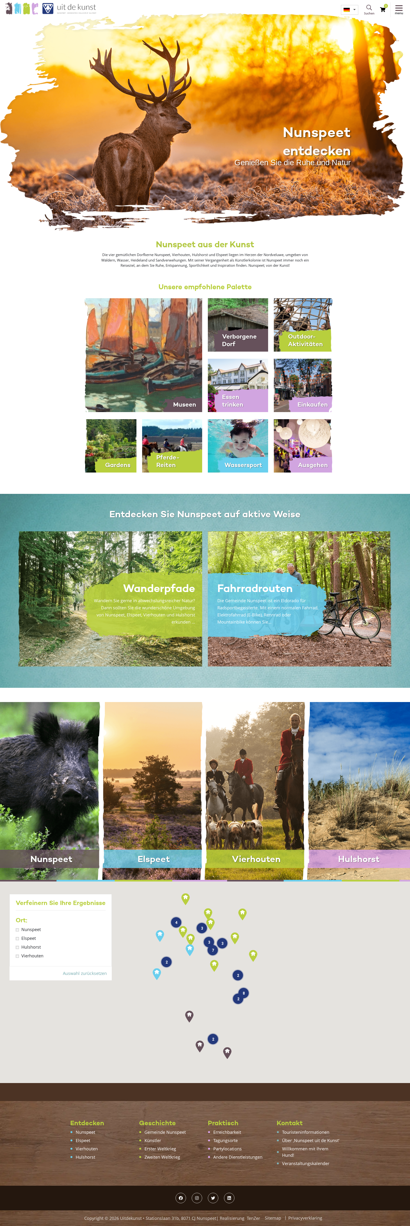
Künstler (152, 1140)
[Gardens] (106, 445)
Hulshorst (31, 947)
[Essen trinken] (238, 384)
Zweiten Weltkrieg (162, 1157)
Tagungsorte (225, 1140)
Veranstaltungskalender (305, 1163)
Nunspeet (31, 929)
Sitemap (273, 1218)
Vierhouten (32, 956)
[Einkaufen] (304, 384)
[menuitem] (349, 10)
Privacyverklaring (305, 1218)
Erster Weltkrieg (160, 1149)
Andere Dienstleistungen (237, 1157)
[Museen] (139, 354)
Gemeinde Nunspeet (165, 1132)
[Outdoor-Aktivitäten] (304, 324)
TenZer (253, 1218)
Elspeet (28, 938)
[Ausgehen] (304, 445)
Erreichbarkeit (227, 1132)
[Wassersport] (238, 445)
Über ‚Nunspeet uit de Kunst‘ (310, 1140)
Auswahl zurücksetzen (85, 973)
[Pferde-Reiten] (172, 445)
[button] (227, 1053)
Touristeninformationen (305, 1132)
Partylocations (227, 1149)
